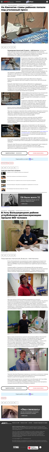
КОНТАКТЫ (30, 422)
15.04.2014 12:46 (4, 5)
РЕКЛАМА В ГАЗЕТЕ (23, 422)
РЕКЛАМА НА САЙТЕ (15, 422)
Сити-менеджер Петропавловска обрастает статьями (17, 188)
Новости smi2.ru (5, 206)
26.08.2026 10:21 (4, 210)
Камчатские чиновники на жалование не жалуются (17, 176)
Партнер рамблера (23, 447)
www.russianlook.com (5, 44)
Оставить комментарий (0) (38, 153)
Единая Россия (4, 252)
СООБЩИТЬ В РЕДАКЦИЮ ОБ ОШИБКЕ (40, 422)
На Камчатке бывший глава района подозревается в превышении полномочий (22, 184)
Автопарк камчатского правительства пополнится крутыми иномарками (21, 180)
